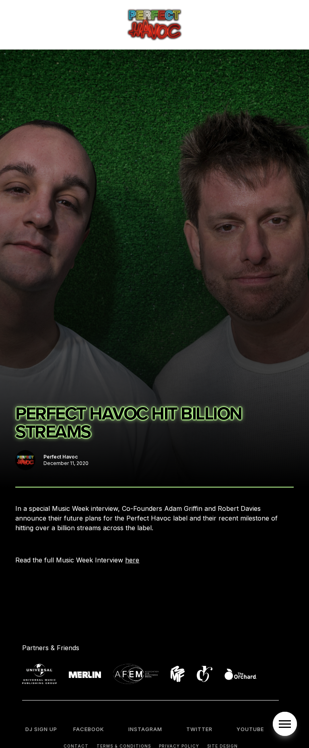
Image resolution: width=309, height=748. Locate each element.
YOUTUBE (250, 729)
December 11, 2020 (66, 463)
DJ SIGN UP (41, 729)
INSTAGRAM (145, 729)
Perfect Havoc (60, 457)
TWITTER (199, 729)
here (132, 560)
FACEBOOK (88, 729)
